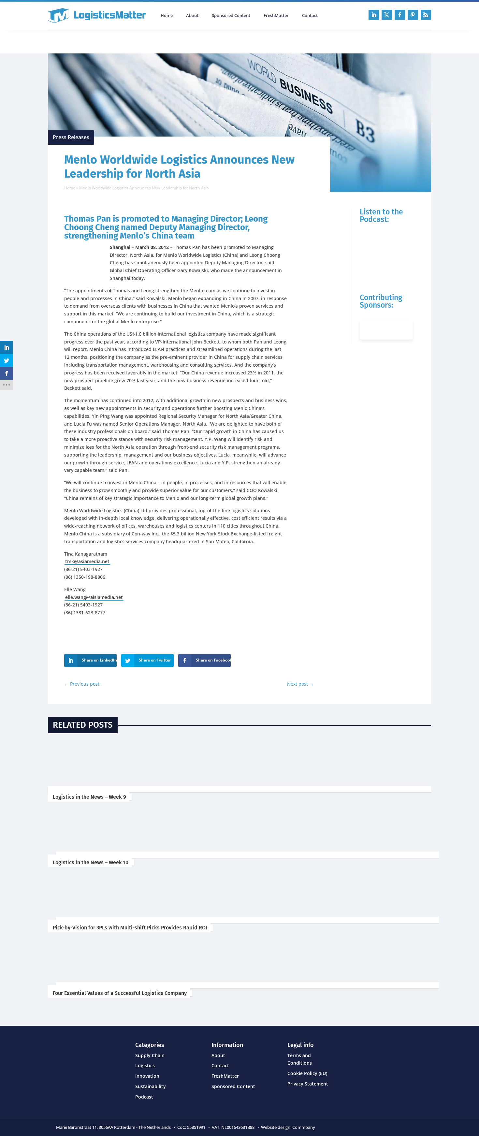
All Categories (66, 41)
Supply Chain (150, 1055)
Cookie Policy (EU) (307, 1073)
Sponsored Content (231, 15)
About (192, 15)
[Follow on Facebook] (400, 15)
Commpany (304, 1127)
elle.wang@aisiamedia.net (94, 597)
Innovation (147, 1076)
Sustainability (150, 1086)
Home (167, 15)
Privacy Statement (307, 1084)
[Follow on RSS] (426, 15)
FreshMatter (276, 15)
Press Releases (71, 137)
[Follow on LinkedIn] (374, 15)
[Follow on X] (387, 15)
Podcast (117, 41)
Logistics (145, 1065)
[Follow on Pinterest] (413, 15)
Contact (310, 15)
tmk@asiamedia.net (87, 561)
